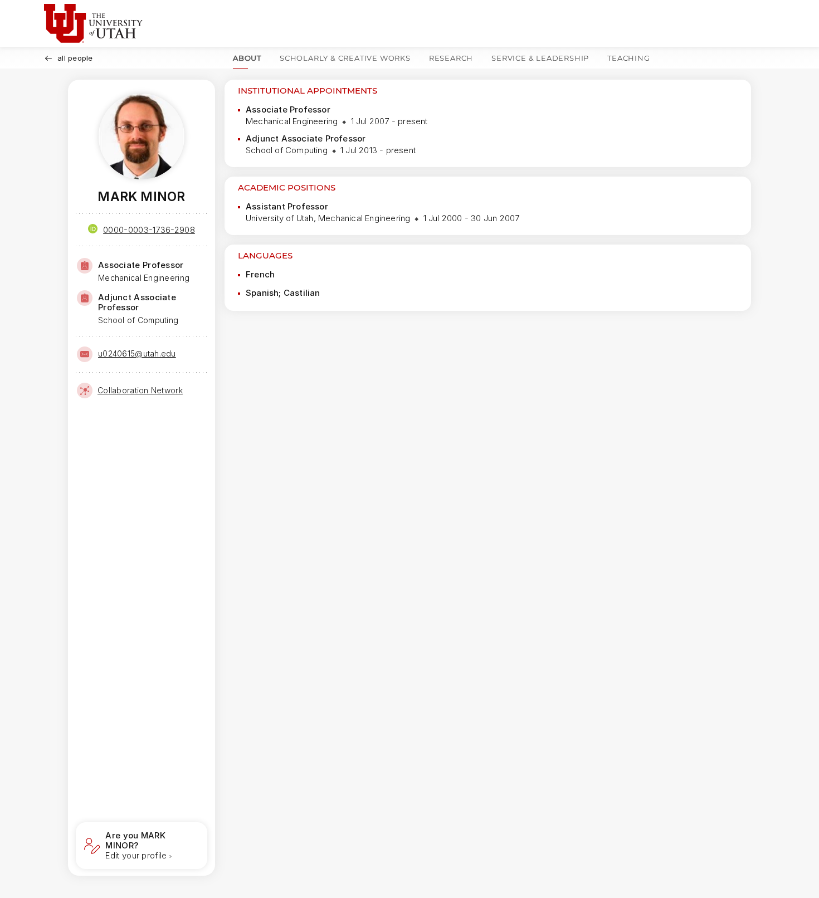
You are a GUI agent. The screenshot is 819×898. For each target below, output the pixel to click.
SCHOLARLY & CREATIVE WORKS (345, 57)
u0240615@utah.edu (137, 353)
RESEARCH (451, 57)
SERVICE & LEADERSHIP (540, 57)
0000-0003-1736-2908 (149, 229)
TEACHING (628, 57)
